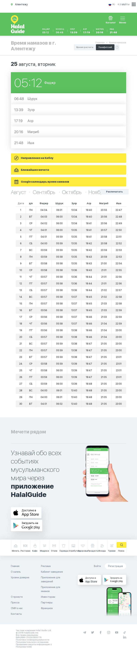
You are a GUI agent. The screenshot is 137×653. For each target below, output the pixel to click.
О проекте (17, 597)
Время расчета (84, 47)
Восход (60, 31)
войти (125, 4)
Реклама (46, 566)
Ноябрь (97, 192)
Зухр (73, 31)
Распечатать (114, 191)
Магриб (100, 31)
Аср (86, 31)
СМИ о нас (17, 608)
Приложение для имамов (50, 589)
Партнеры (46, 602)
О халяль (16, 571)
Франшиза (47, 608)
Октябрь (72, 192)
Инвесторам (48, 597)
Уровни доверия (20, 577)
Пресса (15, 602)
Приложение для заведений (50, 579)
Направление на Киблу (37, 158)
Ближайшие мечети (35, 169)
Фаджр (46, 31)
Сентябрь (44, 192)
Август (18, 192)
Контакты (16, 614)
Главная (100, 42)
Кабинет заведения (52, 571)
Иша (113, 31)
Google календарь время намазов (45, 181)
